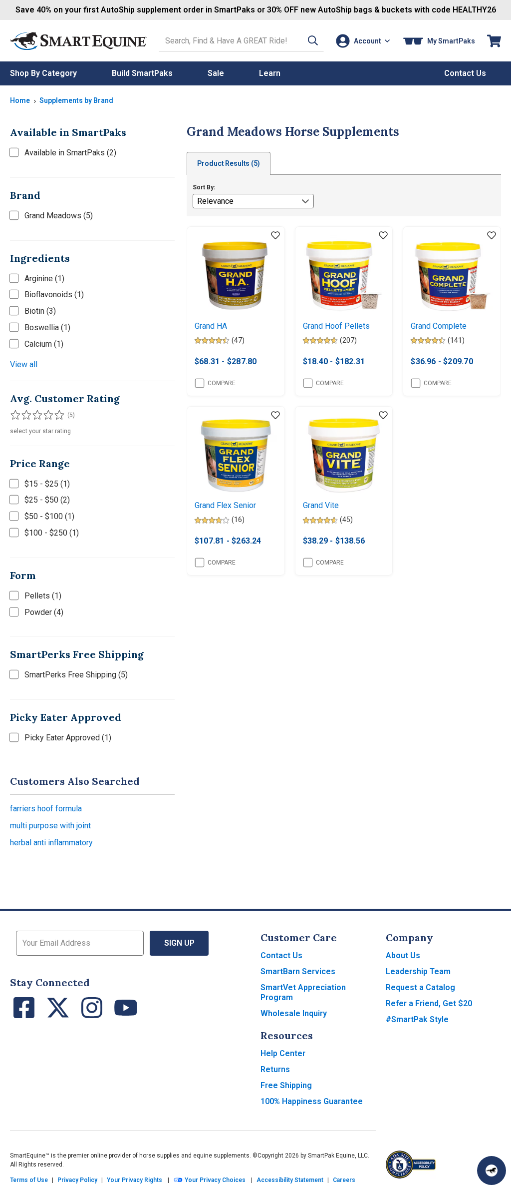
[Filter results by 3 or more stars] (35, 415)
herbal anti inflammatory (51, 842)
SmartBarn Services (297, 971)
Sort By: (204, 187)
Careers (344, 1180)
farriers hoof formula (46, 808)
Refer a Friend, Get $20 (429, 1003)
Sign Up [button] (179, 943)
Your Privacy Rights (134, 1180)
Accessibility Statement (289, 1180)
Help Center (282, 1053)
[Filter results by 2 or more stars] (25, 415)
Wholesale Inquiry (293, 1013)
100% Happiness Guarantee (311, 1101)
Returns (275, 1069)
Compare (222, 383)
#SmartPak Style (417, 1019)
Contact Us (281, 955)
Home (20, 100)
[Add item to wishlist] (275, 236)
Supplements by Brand (76, 100)
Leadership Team (418, 971)
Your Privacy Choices (214, 1180)
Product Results (228, 163)
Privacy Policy (77, 1180)
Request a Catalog (420, 987)
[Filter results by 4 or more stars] (45, 415)
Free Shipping (286, 1085)
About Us (403, 955)
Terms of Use (29, 1180)
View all (23, 364)
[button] (313, 40)
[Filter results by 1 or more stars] (15, 415)
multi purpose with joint (50, 825)
